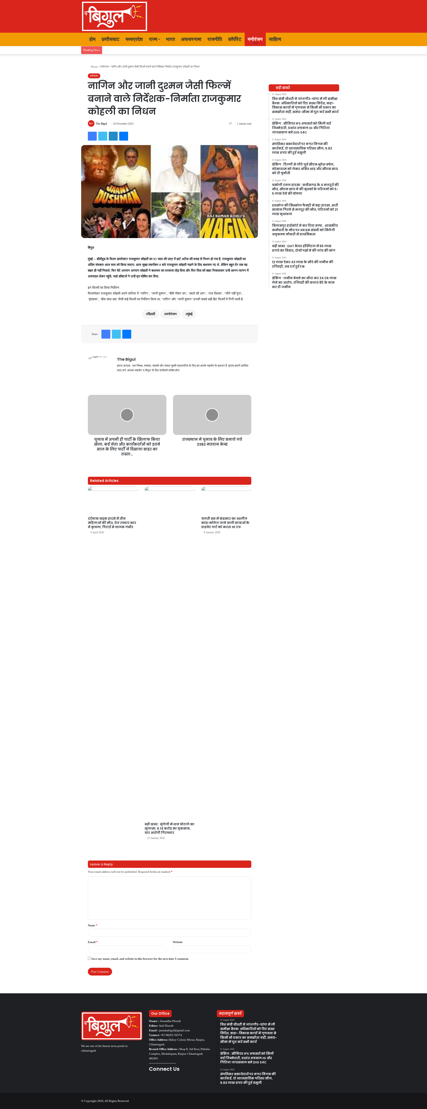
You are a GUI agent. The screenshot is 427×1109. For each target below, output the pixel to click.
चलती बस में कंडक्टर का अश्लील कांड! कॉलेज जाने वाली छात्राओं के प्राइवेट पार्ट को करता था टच (225, 522)
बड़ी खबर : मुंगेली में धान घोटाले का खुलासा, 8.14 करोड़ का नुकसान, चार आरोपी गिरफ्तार (169, 828)
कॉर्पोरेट (235, 39)
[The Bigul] (114, 16)
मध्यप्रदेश (134, 39)
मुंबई (189, 314)
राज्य (153, 39)
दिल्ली (151, 314)
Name (92, 925)
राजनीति (214, 39)
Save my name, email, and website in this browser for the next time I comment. (140, 958)
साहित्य (275, 39)
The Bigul (101, 123)
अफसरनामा (191, 39)
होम (91, 39)
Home (94, 66)
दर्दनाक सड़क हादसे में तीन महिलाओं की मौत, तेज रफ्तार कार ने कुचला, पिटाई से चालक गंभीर (112, 522)
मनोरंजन (255, 39)
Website (178, 942)
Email (93, 942)
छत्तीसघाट (110, 39)
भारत (170, 39)
